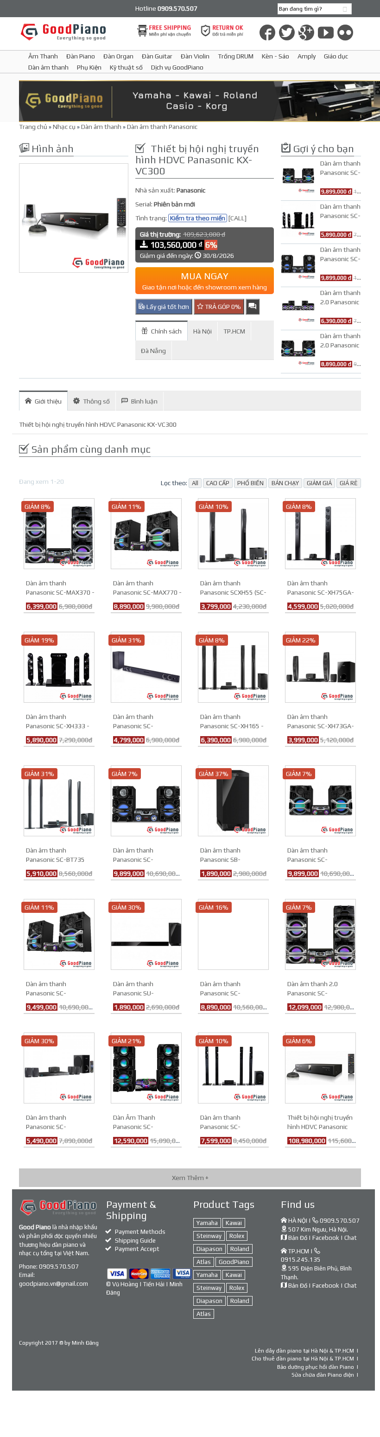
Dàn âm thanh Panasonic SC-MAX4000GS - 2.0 (138, 859)
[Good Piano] (73, 32)
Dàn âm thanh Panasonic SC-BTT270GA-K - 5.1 (51, 1127)
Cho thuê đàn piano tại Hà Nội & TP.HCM (303, 1358)
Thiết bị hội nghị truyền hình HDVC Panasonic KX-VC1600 (320, 1127)
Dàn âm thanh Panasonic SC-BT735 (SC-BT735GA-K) (55, 859)
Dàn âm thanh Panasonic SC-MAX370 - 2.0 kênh (60, 592)
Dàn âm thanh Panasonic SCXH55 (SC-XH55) (233, 592)
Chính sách (166, 331)
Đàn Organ (118, 56)
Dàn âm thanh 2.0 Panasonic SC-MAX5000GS (312, 993)
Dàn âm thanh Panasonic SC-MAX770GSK (46, 993)
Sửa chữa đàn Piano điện (322, 1375)
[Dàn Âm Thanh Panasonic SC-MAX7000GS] (146, 1067)
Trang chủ (33, 126)
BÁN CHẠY (285, 483)
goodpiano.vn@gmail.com (53, 1283)
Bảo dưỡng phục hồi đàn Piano (315, 1367)
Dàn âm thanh (48, 67)
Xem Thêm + (190, 1177)
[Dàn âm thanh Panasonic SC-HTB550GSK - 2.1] (146, 666)
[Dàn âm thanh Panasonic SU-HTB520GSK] (146, 933)
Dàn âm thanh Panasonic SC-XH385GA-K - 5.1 (224, 1127)
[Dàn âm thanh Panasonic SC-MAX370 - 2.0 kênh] (59, 533)
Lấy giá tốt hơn (167, 306)
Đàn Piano (80, 56)
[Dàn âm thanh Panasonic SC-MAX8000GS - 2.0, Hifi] (320, 800)
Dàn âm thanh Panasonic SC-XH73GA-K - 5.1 (320, 726)
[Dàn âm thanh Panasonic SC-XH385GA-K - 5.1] (233, 1067)
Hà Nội (202, 331)
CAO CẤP (217, 483)
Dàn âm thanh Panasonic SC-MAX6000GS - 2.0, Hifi (231, 993)
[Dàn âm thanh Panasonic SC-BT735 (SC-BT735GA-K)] (59, 800)
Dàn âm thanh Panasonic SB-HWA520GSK (220, 859)
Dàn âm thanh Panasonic (162, 126)
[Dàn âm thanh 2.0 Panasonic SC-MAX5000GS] (320, 933)
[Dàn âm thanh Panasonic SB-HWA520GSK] (233, 800)
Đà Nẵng (153, 350)
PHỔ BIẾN (250, 483)
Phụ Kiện (89, 67)
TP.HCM (234, 331)
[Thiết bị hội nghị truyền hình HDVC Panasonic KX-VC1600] (320, 1067)
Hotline (166, 8)
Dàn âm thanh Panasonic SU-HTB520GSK (133, 993)
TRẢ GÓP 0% (222, 306)
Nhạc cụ (64, 126)
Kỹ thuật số (126, 67)
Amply (307, 56)
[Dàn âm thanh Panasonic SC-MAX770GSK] (59, 933)
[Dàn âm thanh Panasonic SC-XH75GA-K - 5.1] (320, 533)
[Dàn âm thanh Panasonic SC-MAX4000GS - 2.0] (146, 800)
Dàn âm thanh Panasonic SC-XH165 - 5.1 (232, 726)
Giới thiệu (48, 401)
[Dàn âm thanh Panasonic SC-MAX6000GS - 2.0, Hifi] (233, 933)
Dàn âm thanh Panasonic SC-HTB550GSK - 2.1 (137, 726)
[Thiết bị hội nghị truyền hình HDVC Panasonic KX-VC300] (73, 218)
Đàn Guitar (157, 56)
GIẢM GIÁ (319, 483)
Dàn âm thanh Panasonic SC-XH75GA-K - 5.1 (320, 592)
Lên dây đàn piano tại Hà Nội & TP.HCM (304, 1350)
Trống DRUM (235, 56)
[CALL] (237, 218)
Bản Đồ (297, 1237)
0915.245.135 (301, 1259)
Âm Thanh (43, 56)
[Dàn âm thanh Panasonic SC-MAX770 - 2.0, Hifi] (146, 533)
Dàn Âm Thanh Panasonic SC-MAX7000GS (134, 1127)
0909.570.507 (59, 1266)
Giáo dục (336, 56)
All (195, 483)
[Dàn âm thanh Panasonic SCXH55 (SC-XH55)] (233, 533)
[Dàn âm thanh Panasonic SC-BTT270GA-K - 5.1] (59, 1067)
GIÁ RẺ (349, 483)
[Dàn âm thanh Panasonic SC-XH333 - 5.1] (59, 666)
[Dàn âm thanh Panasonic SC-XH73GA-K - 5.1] (320, 666)
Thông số (96, 401)
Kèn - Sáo (275, 56)
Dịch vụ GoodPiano (177, 67)
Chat (350, 1237)
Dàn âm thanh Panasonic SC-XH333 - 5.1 (57, 726)
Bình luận (144, 401)
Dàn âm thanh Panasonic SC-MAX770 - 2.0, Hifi (147, 592)
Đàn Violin (195, 56)
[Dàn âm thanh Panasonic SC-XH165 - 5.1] (233, 666)
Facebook (325, 1237)
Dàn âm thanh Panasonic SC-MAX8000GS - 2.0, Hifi (318, 859)
